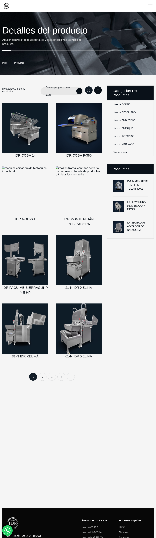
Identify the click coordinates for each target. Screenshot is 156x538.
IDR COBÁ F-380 (79, 155)
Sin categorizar (120, 152)
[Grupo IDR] (6, 6)
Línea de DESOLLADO (124, 112)
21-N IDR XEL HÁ (78, 288)
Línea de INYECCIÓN (124, 136)
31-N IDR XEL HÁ (25, 356)
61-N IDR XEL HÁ (78, 356)
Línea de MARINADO (123, 144)
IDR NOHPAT (25, 219)
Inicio (4, 62)
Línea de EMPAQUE (123, 128)
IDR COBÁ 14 (25, 155)
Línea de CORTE (121, 104)
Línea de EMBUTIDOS (124, 120)
